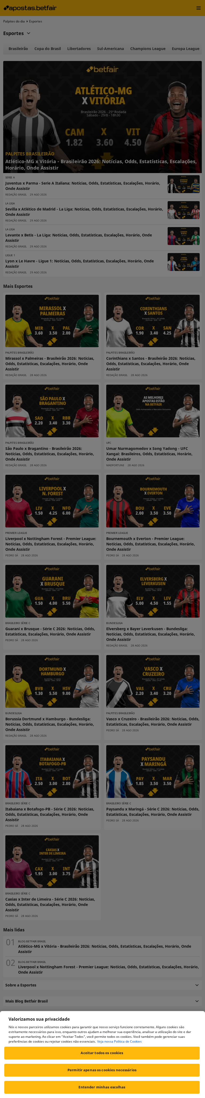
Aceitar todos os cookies (102, 1052)
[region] (102, 1054)
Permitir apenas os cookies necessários (102, 1070)
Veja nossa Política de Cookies (119, 1041)
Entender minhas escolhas (101, 1087)
